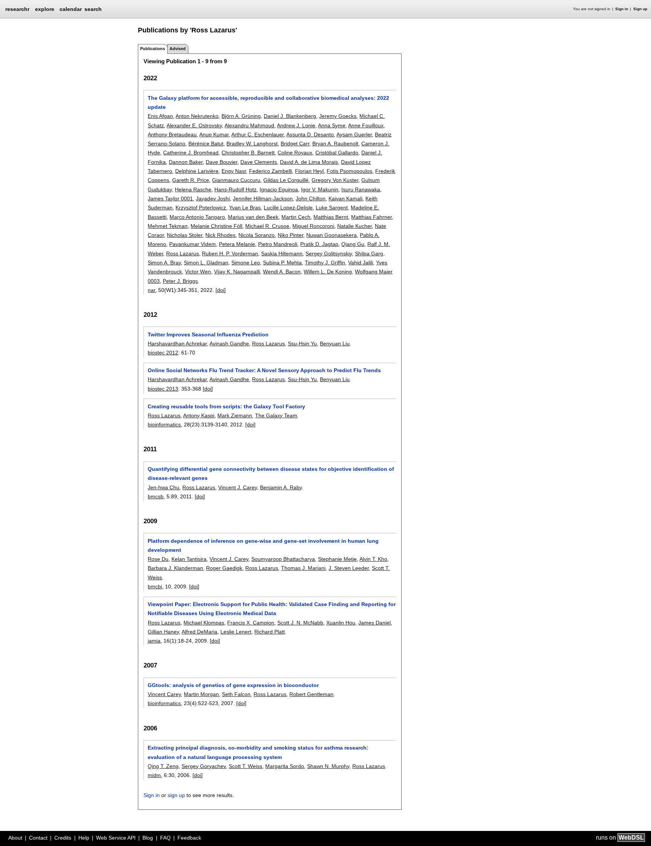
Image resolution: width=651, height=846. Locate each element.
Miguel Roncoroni (313, 226)
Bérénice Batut (205, 143)
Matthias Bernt (330, 217)
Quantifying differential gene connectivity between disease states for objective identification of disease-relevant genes (271, 473)
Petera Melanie (237, 244)
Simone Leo (245, 263)
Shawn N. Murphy (328, 766)
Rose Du (158, 559)
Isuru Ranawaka (360, 189)
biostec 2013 (163, 389)
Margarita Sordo (284, 766)
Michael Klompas (203, 623)
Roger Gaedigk (224, 568)
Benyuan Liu (335, 344)
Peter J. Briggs (180, 281)
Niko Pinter (290, 235)
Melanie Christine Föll (216, 226)
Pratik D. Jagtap (319, 244)
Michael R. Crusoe (267, 226)
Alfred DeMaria (199, 632)
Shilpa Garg (369, 253)
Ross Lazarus (182, 253)
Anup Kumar (214, 134)
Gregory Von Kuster (335, 180)
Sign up (640, 9)
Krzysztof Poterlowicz (201, 208)
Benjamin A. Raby (281, 487)
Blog (147, 838)
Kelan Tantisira (188, 559)
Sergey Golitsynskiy (329, 253)
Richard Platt (269, 632)
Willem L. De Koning (328, 272)
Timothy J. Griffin (325, 263)
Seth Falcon (236, 694)
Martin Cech (295, 217)
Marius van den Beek (253, 217)
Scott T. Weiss (245, 766)
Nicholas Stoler (184, 235)
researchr (17, 8)
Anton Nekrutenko (197, 116)
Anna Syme (331, 125)
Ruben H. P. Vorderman (230, 253)
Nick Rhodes (220, 235)
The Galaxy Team (276, 415)
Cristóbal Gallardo (336, 153)
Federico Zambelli (270, 171)
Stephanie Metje (337, 559)
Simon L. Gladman (206, 263)
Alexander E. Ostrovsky (194, 125)
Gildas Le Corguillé (286, 180)
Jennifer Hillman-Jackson (263, 198)
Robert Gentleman (311, 694)
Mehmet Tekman (168, 226)
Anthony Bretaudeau (172, 134)
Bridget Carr (295, 143)
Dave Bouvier (221, 162)
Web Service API (116, 838)
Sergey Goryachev (204, 766)
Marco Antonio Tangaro (197, 217)
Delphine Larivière (197, 171)
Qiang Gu (352, 244)
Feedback (189, 838)
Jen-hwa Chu (163, 487)
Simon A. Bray (164, 263)
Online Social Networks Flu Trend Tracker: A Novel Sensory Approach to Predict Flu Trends (264, 370)
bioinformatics (164, 424)
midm (154, 775)
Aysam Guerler (354, 134)
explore (44, 9)
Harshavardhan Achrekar (177, 344)
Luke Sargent (332, 208)
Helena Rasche (193, 189)
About (15, 838)
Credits (62, 838)
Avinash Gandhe (229, 344)
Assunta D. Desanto (310, 134)
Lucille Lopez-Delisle (288, 208)
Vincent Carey (164, 694)
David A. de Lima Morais (309, 162)
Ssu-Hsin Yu (302, 344)
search (93, 9)
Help (83, 838)
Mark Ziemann (234, 415)
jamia (154, 641)
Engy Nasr (234, 171)
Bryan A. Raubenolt (335, 143)
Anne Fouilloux (366, 125)
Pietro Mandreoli (277, 244)
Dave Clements (258, 162)
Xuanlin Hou (340, 623)
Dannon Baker (186, 162)
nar (151, 290)
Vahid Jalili (360, 263)
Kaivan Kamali (345, 198)
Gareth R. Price (190, 180)
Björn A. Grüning (241, 116)
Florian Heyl (309, 171)
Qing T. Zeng (163, 766)
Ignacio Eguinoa (279, 189)
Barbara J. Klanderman (175, 568)
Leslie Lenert (235, 632)
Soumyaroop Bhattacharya (283, 559)
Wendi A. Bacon (282, 272)
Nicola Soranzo (256, 235)
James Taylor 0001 (170, 198)
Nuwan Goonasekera (331, 235)
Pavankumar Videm (192, 244)
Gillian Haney (163, 632)
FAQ (165, 838)
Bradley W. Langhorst (252, 143)
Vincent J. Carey (237, 487)
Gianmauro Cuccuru (236, 180)
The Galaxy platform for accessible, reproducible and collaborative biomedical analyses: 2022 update (268, 102)
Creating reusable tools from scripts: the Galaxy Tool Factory (226, 406)
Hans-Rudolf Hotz (235, 189)
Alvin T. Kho (373, 559)
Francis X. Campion (250, 623)
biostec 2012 (163, 353)
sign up (176, 795)
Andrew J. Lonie (296, 125)
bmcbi (155, 586)
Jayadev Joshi (213, 198)
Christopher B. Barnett (248, 153)
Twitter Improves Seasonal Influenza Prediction (208, 334)
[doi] (220, 290)
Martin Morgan (201, 694)
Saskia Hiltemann (282, 253)
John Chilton (311, 198)
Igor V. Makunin (319, 189)
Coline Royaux (295, 153)
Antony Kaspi (198, 415)
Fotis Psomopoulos (349, 171)
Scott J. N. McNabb (300, 623)
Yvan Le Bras (245, 208)
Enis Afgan (160, 116)
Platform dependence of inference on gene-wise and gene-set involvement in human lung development (263, 545)
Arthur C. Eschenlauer (257, 134)
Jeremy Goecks (337, 116)
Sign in (621, 9)
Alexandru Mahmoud (249, 125)
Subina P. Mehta (282, 263)
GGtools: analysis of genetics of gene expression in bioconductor (233, 685)
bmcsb (156, 496)
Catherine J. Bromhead (191, 153)
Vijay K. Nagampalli (237, 272)
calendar (71, 9)
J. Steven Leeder (349, 568)
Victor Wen (198, 272)
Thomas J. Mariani (303, 568)
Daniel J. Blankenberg (290, 116)
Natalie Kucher (354, 226)
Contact (38, 838)
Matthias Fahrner (371, 217)
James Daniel (374, 623)
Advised (178, 48)
